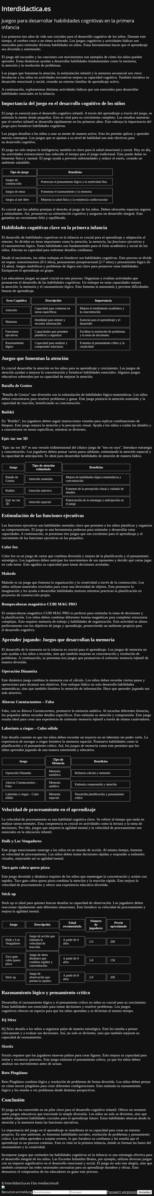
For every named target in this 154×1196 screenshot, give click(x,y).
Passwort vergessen (122, 1192)
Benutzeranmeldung (17, 1192)
